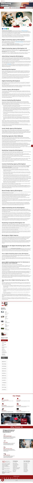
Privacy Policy (15, 465)
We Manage (25, 465)
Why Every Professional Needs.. (7, 325)
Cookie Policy (15, 466)
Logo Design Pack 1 (4, 343)
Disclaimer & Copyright (16, 467)
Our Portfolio (15, 462)
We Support (25, 466)
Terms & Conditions (16, 468)
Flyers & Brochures (4, 350)
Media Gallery (26, 469)
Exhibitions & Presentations (4, 352)
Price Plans (25, 468)
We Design (25, 463)
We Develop (25, 467)
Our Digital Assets (15, 464)
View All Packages (3, 358)
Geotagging (25, 471)
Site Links (14, 470)
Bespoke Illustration (4, 354)
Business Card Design (4, 347)
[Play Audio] (30, 25)
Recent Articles (15, 463)
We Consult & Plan (26, 462)
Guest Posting (26, 470)
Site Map (14, 471)
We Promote (26, 464)
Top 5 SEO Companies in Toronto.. (7, 313)
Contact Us (14, 469)
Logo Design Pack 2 (4, 345)
